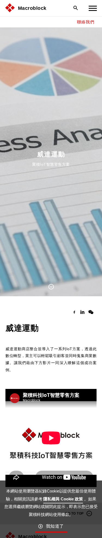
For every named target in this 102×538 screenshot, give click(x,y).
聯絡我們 (85, 22)
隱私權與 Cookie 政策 (63, 499)
